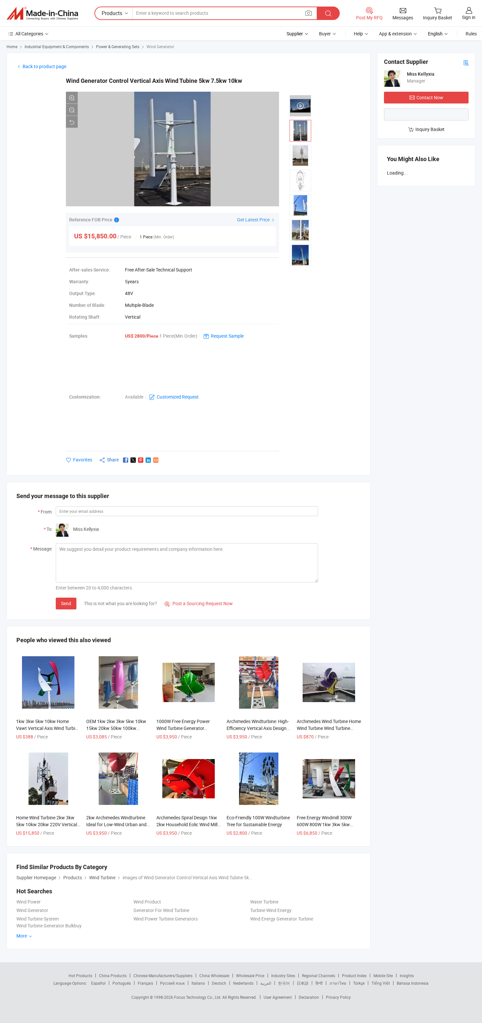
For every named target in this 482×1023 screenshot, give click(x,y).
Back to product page (44, 66)
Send (66, 603)
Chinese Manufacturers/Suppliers (162, 975)
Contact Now (429, 97)
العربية (265, 983)
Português (121, 983)
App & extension (395, 33)
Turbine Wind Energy (270, 910)
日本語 (303, 983)
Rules (471, 33)
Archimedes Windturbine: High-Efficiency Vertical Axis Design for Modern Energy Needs (258, 728)
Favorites (82, 459)
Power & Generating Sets (117, 46)
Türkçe (359, 983)
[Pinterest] (140, 460)
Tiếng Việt (381, 983)
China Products (113, 975)
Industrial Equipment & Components (57, 46)
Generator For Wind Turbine (161, 910)
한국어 (284, 983)
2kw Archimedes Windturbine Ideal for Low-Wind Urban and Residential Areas (116, 824)
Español (98, 983)
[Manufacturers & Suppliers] (42, 13)
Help (358, 33)
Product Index (354, 975)
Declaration (309, 997)
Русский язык (172, 983)
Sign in (468, 17)
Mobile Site (383, 975)
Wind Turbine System (37, 919)
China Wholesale (214, 975)
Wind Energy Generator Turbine (281, 919)
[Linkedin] (148, 460)
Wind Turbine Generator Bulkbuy (49, 925)
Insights (407, 975)
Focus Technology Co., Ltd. (198, 997)
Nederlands (243, 983)
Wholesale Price (250, 975)
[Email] (155, 460)
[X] (133, 460)
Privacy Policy (338, 997)
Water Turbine (264, 902)
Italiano (198, 983)
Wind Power (28, 902)
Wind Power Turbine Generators (165, 919)
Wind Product (147, 902)
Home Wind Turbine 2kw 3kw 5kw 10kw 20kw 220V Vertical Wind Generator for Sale (46, 824)
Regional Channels (318, 975)
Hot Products (80, 975)
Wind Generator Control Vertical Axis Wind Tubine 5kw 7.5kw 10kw (154, 80)
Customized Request (178, 397)
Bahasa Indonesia (413, 983)
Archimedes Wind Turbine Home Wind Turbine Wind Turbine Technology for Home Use (329, 728)
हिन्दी (319, 983)
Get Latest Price (254, 219)
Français (145, 983)
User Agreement (278, 997)
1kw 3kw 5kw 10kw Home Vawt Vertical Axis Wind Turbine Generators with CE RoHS (48, 728)
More (22, 936)
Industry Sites (283, 975)
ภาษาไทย (338, 983)
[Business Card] (466, 62)
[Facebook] (125, 460)
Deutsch (219, 983)
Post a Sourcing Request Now (199, 603)
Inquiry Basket (430, 129)
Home (12, 46)
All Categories (29, 33)
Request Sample (227, 336)
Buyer (325, 33)
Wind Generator (160, 46)
